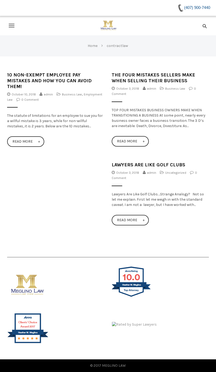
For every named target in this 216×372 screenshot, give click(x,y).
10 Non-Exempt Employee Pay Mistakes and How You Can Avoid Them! (49, 80)
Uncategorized (175, 173)
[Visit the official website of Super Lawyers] (160, 324)
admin (48, 94)
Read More (22, 141)
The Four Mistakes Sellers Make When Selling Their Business (153, 78)
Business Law (72, 94)
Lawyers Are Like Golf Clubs (148, 165)
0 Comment (30, 100)
